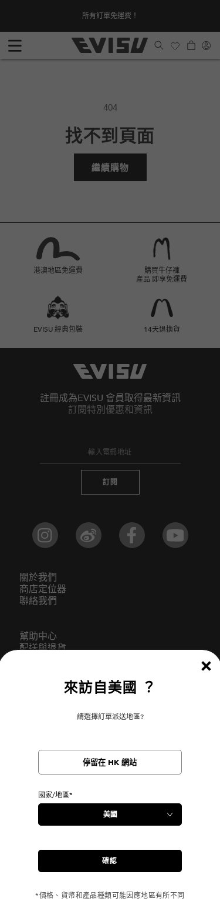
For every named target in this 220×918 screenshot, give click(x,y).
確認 (109, 861)
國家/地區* (55, 795)
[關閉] (206, 666)
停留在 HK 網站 (110, 762)
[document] (110, 789)
